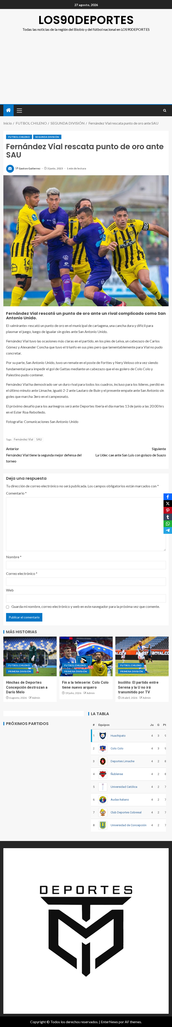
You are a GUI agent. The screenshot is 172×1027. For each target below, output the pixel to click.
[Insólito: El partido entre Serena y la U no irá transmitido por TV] (142, 656)
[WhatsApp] (167, 523)
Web (10, 590)
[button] (19, 110)
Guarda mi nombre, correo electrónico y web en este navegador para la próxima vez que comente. (85, 606)
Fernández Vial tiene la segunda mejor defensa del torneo (44, 455)
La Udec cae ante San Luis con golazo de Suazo (130, 452)
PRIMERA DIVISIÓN (19, 671)
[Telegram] (167, 530)
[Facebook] (167, 496)
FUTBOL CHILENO (19, 137)
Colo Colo (117, 748)
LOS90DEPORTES (86, 20)
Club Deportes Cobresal (126, 812)
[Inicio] (8, 110)
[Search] (165, 110)
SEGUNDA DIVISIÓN (47, 137)
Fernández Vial (23, 439)
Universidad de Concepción (128, 825)
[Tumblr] (167, 517)
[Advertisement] (86, 70)
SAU (39, 439)
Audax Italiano (120, 799)
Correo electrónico (21, 573)
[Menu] (19, 110)
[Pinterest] (167, 510)
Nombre (14, 557)
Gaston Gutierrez (30, 168)
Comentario (16, 493)
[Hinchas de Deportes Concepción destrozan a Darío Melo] (30, 656)
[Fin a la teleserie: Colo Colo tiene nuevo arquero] (86, 656)
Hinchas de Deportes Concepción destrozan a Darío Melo (26, 687)
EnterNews (109, 1022)
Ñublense (117, 774)
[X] (167, 503)
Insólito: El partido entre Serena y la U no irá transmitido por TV (138, 687)
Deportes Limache (122, 761)
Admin (36, 697)
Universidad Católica (124, 786)
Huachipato (118, 735)
